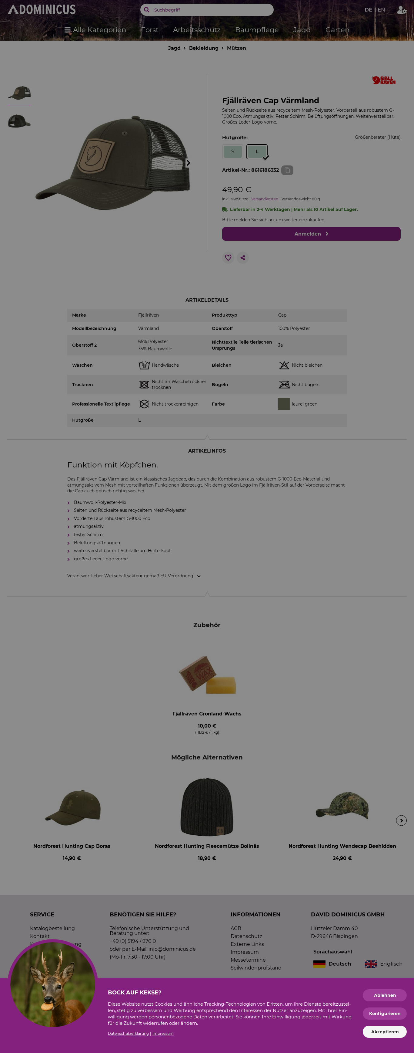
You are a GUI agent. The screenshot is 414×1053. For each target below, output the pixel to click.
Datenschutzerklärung (128, 1033)
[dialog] (207, 526)
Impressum (163, 1033)
